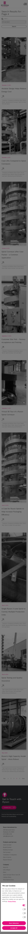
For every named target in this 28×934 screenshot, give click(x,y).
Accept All (13, 928)
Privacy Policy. (12, 901)
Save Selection (14, 923)
